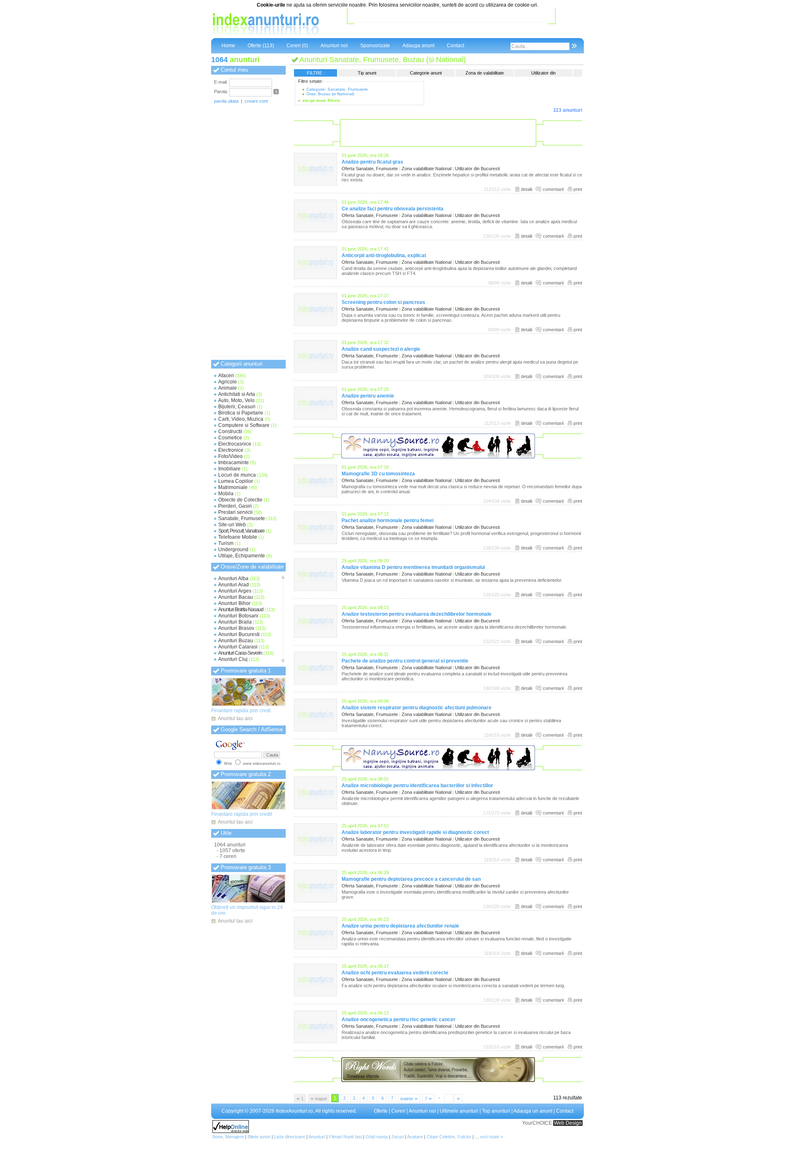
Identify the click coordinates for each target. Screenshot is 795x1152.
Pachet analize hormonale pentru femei (388, 520)
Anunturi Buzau (235, 640)
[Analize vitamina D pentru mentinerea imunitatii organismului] (315, 589)
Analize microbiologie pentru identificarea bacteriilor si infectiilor (417, 785)
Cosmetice (230, 438)
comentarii (553, 189)
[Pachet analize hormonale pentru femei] (315, 542)
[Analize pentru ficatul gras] (315, 183)
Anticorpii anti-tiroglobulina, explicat (384, 255)
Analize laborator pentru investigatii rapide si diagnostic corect (415, 832)
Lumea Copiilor (235, 481)
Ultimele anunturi (459, 1111)
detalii (526, 189)
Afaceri (226, 375)
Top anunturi (496, 1111)
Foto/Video (230, 456)
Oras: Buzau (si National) (330, 94)
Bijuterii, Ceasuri (236, 407)
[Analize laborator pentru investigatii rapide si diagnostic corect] (315, 854)
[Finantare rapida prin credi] (248, 691)
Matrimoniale (233, 487)
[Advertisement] (451, 24)
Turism (226, 543)
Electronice (230, 450)
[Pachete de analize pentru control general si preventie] (315, 682)
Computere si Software (244, 425)
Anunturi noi (334, 45)
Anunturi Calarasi (238, 647)
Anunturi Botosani (238, 616)
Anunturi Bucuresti (239, 634)
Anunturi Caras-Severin (240, 653)
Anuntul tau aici (235, 718)
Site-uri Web (232, 525)
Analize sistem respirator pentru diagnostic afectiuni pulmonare (416, 708)
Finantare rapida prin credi (241, 710)
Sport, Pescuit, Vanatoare (241, 531)
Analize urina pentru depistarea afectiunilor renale (400, 926)
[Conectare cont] (276, 93)
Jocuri (397, 1136)
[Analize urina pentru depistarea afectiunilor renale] (315, 947)
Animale (227, 388)
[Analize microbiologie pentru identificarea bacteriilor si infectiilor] (315, 807)
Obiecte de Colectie (240, 500)
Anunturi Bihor (234, 603)
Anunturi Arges (234, 591)
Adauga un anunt (532, 1111)
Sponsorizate (375, 45)
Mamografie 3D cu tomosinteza (378, 474)
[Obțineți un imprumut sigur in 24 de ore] (248, 888)
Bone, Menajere (228, 1136)
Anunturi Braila (235, 622)
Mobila (226, 493)
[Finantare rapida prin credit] (248, 795)
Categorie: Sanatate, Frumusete (337, 89)
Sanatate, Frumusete (241, 518)
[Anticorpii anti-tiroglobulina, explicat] (315, 277)
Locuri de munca (237, 475)
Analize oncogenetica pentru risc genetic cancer (398, 1019)
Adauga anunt (418, 45)
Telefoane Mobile (237, 537)
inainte (409, 1098)
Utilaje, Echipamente (241, 556)
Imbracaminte (233, 462)
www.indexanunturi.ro (261, 764)
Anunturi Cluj (233, 659)
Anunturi (316, 1136)
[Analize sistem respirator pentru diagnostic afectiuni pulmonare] (315, 729)
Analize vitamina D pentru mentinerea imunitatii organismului (413, 567)
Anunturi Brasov (236, 628)
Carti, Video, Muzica (240, 419)
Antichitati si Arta (236, 394)
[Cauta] (574, 46)
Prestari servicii (235, 512)
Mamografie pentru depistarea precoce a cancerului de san (411, 879)
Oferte (381, 1111)
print (577, 189)
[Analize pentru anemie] (315, 417)
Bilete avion (259, 1136)
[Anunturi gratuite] (265, 35)
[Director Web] (230, 1131)
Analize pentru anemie (368, 396)
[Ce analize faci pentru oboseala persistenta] (315, 230)
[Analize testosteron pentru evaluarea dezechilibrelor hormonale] (315, 636)
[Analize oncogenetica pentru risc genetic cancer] (315, 1041)
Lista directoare (289, 1136)
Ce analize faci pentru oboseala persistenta (392, 209)
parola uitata (226, 101)
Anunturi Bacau (235, 597)
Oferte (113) (261, 45)
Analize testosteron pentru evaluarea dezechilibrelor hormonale (416, 614)
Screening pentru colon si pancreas (383, 302)
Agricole (227, 382)
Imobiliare (229, 469)
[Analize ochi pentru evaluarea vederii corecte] (315, 994)
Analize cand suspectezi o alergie (381, 349)
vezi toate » (491, 1136)
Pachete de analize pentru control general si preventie (405, 661)
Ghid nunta (377, 1136)
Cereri (398, 1111)
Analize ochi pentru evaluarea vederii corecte (395, 973)
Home (228, 45)
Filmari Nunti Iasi (345, 1136)
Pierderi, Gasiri (235, 506)
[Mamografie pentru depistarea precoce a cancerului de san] (315, 901)
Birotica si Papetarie (240, 413)
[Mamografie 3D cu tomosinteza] (315, 495)
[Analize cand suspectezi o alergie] (315, 371)
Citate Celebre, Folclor (448, 1136)
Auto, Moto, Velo (236, 400)
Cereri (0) (297, 45)
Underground (233, 549)
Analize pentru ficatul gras (372, 162)
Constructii (230, 431)
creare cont (256, 101)
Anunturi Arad (233, 585)
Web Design (568, 1123)
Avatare (415, 1136)
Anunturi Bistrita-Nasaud (240, 609)
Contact (455, 45)
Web (228, 764)
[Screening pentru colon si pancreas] (315, 324)
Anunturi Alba (233, 578)
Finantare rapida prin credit (241, 814)
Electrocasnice (234, 444)
